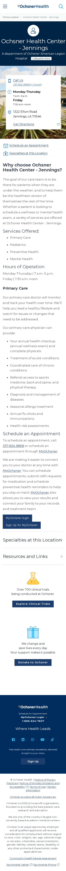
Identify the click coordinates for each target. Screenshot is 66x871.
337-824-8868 (13, 446)
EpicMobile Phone (45, 864)
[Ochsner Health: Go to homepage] (33, 5)
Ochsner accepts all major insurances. (33, 796)
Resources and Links (25, 556)
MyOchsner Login (32, 717)
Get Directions (23, 124)
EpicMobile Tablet (18, 864)
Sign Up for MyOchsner (22, 525)
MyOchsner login (17, 518)
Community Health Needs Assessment (33, 858)
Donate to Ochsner (33, 662)
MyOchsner (48, 451)
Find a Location (11, 17)
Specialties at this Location (28, 153)
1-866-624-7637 (33, 720)
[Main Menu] (5, 6)
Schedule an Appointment (29, 145)
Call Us (27, 82)
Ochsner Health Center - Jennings (41, 17)
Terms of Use (37, 786)
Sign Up (36, 761)
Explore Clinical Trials (33, 604)
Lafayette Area (41, 58)
